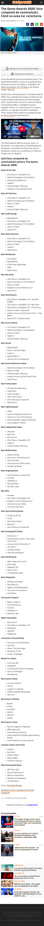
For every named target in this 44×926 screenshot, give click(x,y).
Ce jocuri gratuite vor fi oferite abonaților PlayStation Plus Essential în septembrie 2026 (26, 835)
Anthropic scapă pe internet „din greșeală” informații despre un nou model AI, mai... (27, 894)
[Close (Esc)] (0, 899)
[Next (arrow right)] (2, 901)
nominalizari (8, 798)
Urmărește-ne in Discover (24, 74)
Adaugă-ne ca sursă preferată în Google (24, 68)
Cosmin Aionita (11, 21)
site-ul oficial (8, 115)
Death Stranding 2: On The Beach (15, 87)
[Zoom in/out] (5, 899)
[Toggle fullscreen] (4, 899)
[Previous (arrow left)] (0, 901)
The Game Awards (14, 785)
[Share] (2, 899)
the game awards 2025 (20, 798)
